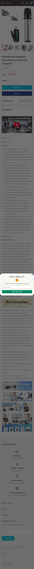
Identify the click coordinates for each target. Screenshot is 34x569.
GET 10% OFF (17, 292)
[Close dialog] (32, 275)
